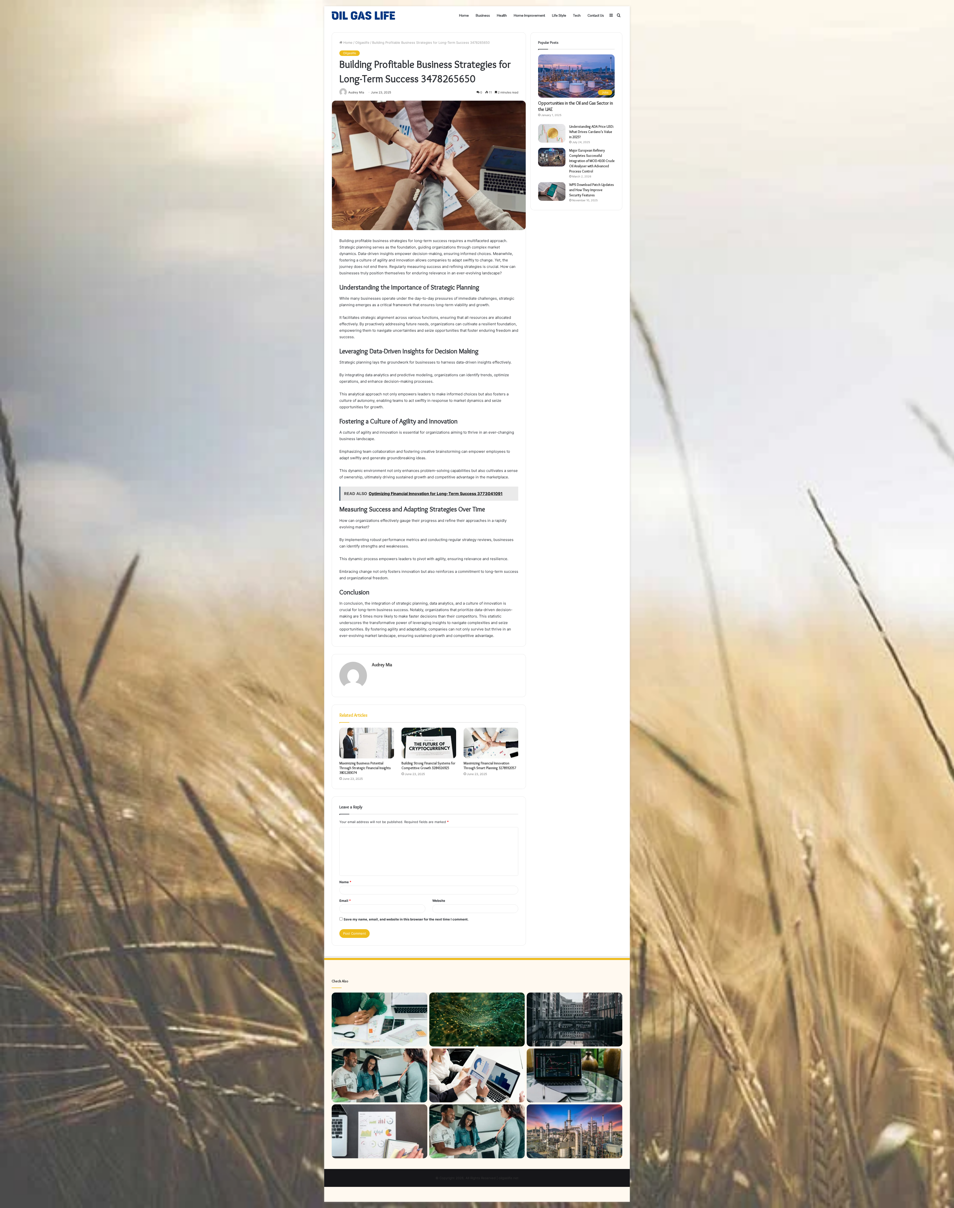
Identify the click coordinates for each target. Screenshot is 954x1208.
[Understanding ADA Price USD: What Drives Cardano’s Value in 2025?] (551, 133)
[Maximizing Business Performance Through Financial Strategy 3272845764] (379, 1131)
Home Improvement (529, 15)
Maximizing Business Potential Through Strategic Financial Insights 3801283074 (365, 768)
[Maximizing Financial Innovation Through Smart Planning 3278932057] (491, 743)
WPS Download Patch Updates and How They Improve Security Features (591, 189)
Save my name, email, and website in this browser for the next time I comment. (406, 919)
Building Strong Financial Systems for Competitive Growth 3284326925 (428, 765)
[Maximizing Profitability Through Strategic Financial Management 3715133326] (379, 1019)
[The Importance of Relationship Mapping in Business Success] (477, 1019)
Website (438, 901)
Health (502, 15)
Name (345, 882)
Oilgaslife (362, 42)
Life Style (559, 15)
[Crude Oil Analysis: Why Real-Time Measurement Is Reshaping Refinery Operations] (574, 1131)
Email (345, 901)
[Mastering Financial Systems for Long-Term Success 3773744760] (477, 1131)
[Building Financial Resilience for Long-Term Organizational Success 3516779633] (574, 1019)
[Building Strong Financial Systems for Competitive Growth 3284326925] (428, 743)
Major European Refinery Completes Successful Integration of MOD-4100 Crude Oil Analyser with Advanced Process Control (592, 160)
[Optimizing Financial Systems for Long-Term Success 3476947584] (379, 1075)
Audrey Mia (382, 664)
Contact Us (596, 15)
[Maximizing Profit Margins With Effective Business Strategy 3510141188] (477, 1075)
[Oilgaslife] (363, 15)
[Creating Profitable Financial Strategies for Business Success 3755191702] (574, 1075)
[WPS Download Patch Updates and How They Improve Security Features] (551, 191)
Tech (577, 15)
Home (464, 15)
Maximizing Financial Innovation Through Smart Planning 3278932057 (490, 765)
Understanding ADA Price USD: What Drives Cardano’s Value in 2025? (591, 131)
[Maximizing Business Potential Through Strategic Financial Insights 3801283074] (366, 743)
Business (483, 15)
